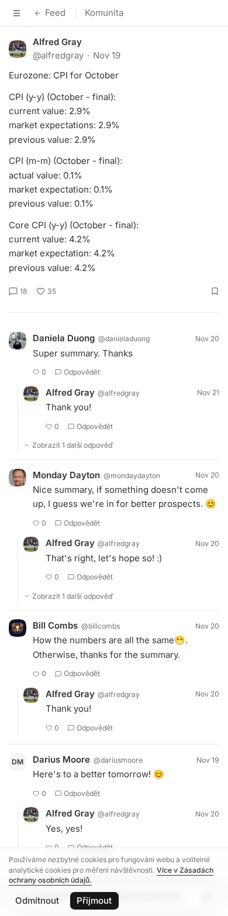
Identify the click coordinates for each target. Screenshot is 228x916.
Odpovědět (82, 372)
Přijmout (94, 900)
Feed (55, 12)
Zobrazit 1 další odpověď (72, 445)
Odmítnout (37, 900)
